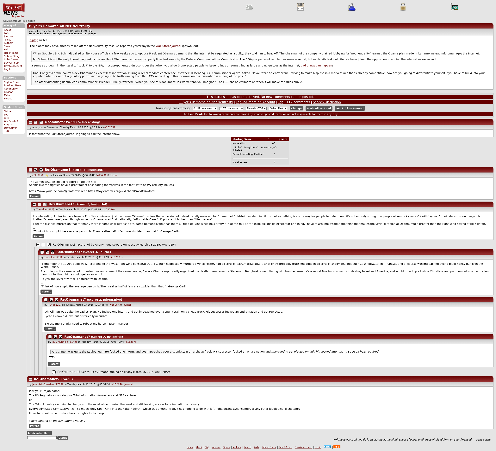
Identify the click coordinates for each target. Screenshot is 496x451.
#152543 (115, 305)
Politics (8, 98)
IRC (6, 114)
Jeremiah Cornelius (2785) (47, 384)
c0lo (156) (38, 175)
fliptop (34, 40)
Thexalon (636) (45, 209)
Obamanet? (55, 122)
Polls (6, 49)
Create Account (13, 66)
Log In (7, 69)
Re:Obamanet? (57, 170)
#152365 (102, 175)
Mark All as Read (319, 108)
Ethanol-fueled (109, 371)
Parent (34, 196)
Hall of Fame (11, 53)
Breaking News (12, 85)
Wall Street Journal (168, 45)
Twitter (8, 111)
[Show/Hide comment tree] (35, 122)
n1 (42, 31)
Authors (8, 43)
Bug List (9, 124)
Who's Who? (11, 121)
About (7, 30)
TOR (6, 131)
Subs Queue (11, 59)
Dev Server (10, 128)
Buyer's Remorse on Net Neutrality (59, 26)
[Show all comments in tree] (41, 122)
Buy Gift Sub (11, 62)
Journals (8, 36)
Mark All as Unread (349, 108)
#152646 (117, 384)
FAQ (6, 33)
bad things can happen (316, 65)
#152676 (131, 342)
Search (8, 46)
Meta (7, 95)
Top (280, 102)
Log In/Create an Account (255, 102)
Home (190, 447)
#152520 (108, 209)
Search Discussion (327, 102)
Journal (114, 175)
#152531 (116, 257)
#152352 (109, 127)
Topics (7, 39)
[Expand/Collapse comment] (30, 122)
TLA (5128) (54, 305)
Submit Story (12, 56)
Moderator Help (39, 433)
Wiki (6, 118)
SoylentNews (14, 10)
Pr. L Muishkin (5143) (64, 342)
